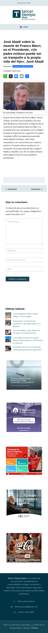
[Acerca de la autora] (24, 601)
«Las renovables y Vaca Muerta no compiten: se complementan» (26, 331)
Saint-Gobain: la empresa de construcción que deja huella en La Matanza (27, 323)
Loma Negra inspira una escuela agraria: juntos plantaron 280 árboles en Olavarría (28, 340)
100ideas (34, 628)
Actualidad (18, 66)
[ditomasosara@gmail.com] (24, 606)
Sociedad (28, 66)
